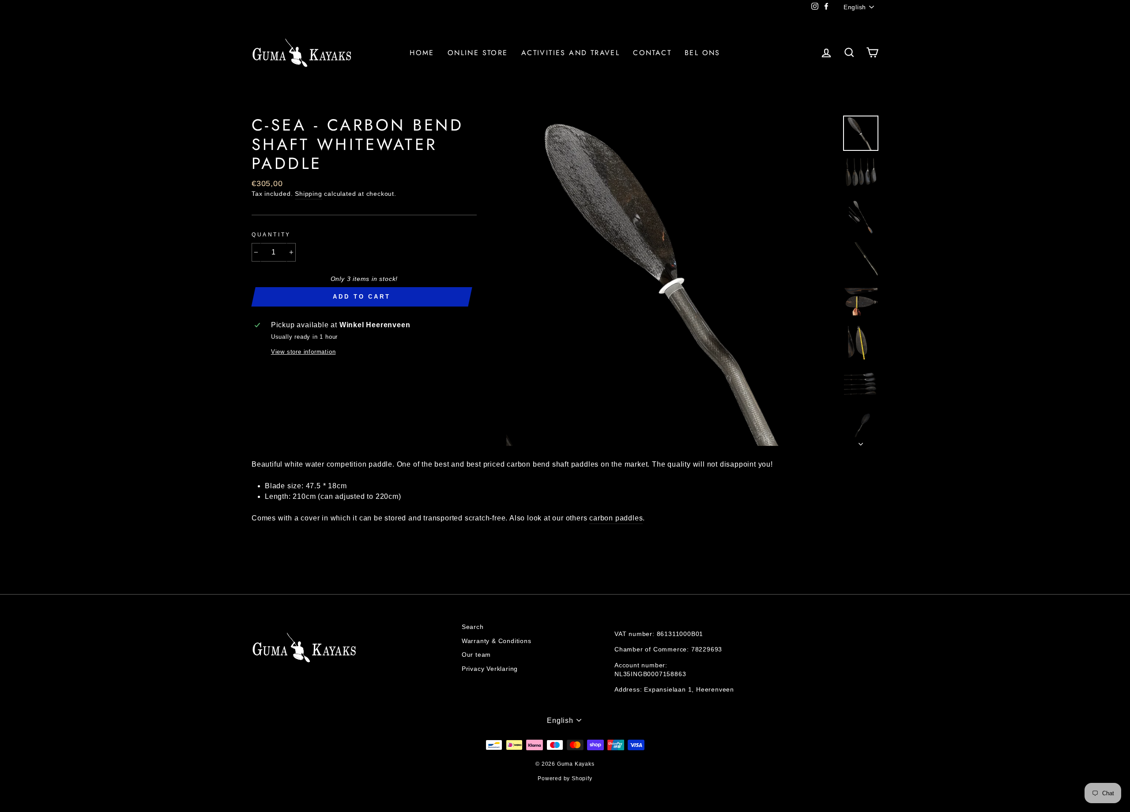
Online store (478, 53)
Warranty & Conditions (496, 641)
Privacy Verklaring (490, 669)
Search (473, 627)
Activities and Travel (570, 53)
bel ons (702, 53)
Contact (652, 53)
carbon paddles (616, 518)
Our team (476, 654)
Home (422, 53)
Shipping (308, 194)
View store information (303, 351)
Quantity (271, 235)
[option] (671, 281)
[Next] (860, 441)
